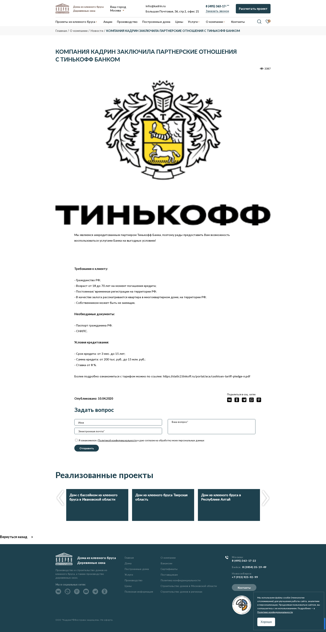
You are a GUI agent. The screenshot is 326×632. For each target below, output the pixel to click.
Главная (129, 557)
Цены (128, 585)
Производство (133, 580)
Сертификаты (169, 569)
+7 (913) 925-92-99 (245, 577)
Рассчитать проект (253, 8)
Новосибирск (241, 573)
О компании (168, 557)
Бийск (236, 567)
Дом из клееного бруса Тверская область (161, 497)
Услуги (129, 574)
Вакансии (166, 563)
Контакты (244, 587)
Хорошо (266, 622)
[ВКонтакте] (229, 400)
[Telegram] (244, 400)
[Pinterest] (259, 400)
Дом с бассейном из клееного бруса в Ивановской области (93, 497)
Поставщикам (169, 574)
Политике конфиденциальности (275, 612)
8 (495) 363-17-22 (244, 560)
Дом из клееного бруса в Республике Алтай (221, 497)
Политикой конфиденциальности (117, 440)
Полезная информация (139, 591)
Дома (128, 563)
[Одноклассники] (237, 400)
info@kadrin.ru (156, 6)
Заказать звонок (217, 11)
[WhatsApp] (251, 400)
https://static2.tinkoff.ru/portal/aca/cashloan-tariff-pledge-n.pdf (206, 376)
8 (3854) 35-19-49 (254, 567)
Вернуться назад (13, 537)
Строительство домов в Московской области (189, 585)
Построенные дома (156, 21)
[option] (163, 150)
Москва (115, 10)
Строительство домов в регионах (181, 591)
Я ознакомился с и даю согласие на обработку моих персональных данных (141, 440)
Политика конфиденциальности (181, 580)
